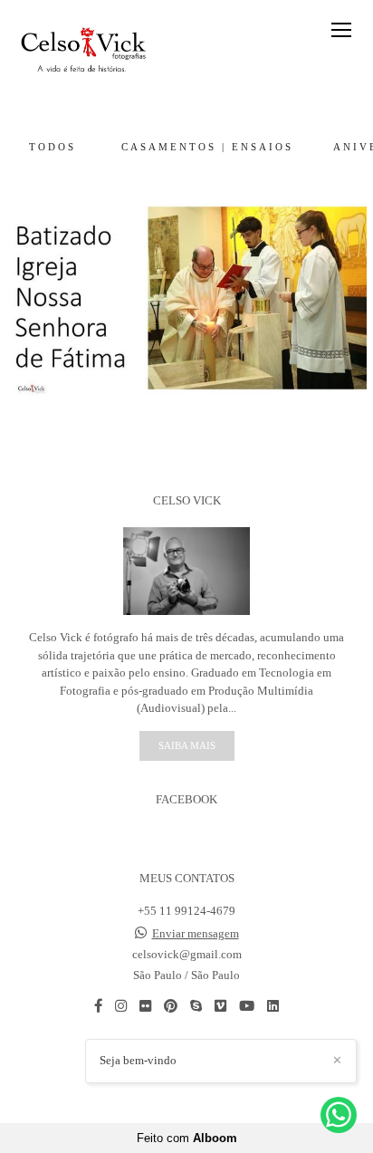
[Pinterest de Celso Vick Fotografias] (170, 1006)
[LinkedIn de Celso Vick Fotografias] (273, 1006)
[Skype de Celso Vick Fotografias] (196, 1006)
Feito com (187, 1138)
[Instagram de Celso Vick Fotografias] (121, 1006)
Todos (52, 146)
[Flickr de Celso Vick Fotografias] (145, 1006)
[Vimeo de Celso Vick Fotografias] (220, 1006)
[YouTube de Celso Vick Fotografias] (246, 1006)
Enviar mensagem (195, 933)
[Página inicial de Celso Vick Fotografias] (84, 48)
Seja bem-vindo (138, 1060)
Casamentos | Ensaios (207, 146)
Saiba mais (186, 745)
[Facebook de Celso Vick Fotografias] (98, 1006)
